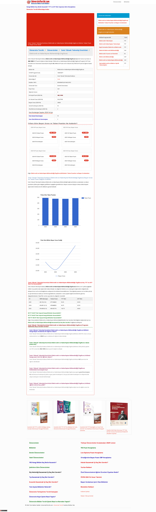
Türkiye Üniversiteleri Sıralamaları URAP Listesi (98, 443)
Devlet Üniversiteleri (36, 453)
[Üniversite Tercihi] (38, 2)
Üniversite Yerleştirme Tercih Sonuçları (43, 492)
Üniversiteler (34, 443)
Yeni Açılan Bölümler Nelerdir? (40, 487)
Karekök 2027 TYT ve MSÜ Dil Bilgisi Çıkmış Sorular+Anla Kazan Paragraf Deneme (38, 428)
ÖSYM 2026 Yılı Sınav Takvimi (91, 477)
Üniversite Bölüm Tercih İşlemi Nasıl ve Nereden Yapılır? (49, 502)
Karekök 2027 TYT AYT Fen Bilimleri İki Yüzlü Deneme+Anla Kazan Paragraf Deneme (65, 428)
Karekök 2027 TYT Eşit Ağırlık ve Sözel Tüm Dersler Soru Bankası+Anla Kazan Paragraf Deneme (92, 428)
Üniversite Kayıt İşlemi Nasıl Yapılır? (42, 497)
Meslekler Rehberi (87, 487)
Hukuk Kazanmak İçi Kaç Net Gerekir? (94, 462)
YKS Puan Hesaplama (88, 448)
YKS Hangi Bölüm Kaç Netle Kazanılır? (42, 462)
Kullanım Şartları (85, 491)
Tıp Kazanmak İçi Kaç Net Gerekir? (41, 477)
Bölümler (32, 448)
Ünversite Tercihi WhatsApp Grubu (38, 9)
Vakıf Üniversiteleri (36, 458)
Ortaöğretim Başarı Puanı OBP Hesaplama (96, 458)
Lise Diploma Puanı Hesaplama (92, 453)
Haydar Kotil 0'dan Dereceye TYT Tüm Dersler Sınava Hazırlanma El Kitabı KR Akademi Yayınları (117, 431)
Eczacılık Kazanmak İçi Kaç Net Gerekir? (43, 482)
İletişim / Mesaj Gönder (87, 496)
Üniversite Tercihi (58, 505)
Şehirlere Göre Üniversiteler (39, 467)
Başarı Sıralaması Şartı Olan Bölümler (94, 482)
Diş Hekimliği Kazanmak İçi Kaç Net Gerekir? (45, 472)
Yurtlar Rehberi (86, 467)
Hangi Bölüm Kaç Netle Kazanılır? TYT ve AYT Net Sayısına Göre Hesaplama (51, 7)
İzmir (58, 79)
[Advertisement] (60, 28)
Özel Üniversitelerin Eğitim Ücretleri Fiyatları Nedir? (100, 472)
